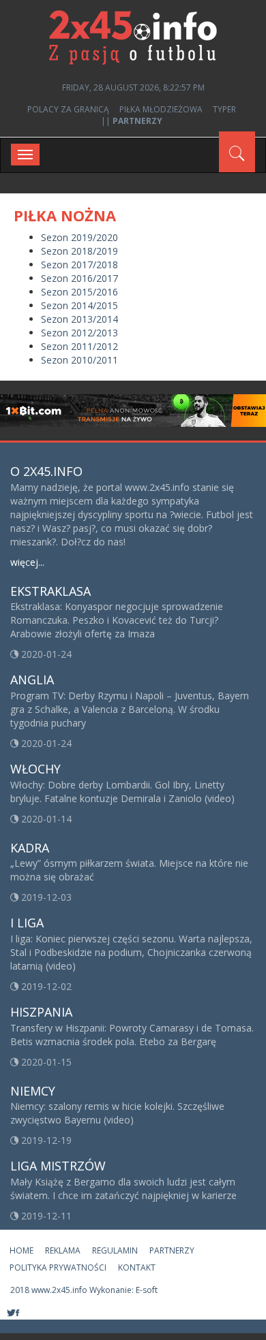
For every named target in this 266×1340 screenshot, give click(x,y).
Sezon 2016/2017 (79, 278)
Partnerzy (171, 1250)
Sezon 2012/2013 (79, 332)
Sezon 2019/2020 (79, 237)
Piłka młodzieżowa (161, 109)
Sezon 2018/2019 (79, 250)
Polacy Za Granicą (68, 109)
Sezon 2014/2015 (79, 305)
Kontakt (137, 1267)
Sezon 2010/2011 (79, 359)
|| (131, 121)
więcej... (27, 562)
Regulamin (115, 1250)
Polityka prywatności (58, 1267)
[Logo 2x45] (133, 36)
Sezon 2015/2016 (79, 291)
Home (21, 1250)
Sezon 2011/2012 (79, 346)
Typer (224, 109)
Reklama (62, 1250)
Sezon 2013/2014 (79, 319)
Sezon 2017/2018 (79, 264)
